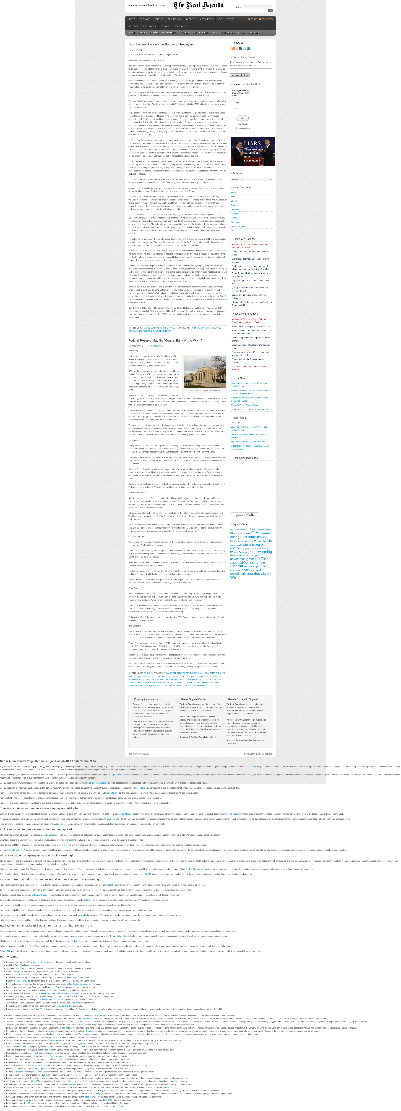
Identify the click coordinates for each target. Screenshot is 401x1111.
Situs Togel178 (31, 946)
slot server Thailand (40, 895)
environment (235, 545)
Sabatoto (90, 1031)
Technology (174, 19)
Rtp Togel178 (17, 965)
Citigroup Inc (172, 676)
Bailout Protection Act (177, 673)
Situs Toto (111, 819)
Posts (254, 19)
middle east (236, 563)
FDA (268, 549)
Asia (215, 33)
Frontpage (235, 423)
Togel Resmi (29, 1103)
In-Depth (190, 19)
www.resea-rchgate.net (39, 962)
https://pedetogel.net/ (77, 984)
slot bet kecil (94, 890)
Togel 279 (23, 968)
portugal (247, 567)
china (247, 533)
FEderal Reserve (238, 552)
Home (132, 19)
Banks (253, 529)
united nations (240, 573)
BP (232, 533)
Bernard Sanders (142, 676)
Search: (238, 7)
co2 (244, 537)
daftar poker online (64, 1006)
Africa (241, 33)
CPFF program (187, 676)
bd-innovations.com (97, 783)
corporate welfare (210, 328)
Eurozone (261, 549)
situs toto (110, 793)
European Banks (157, 679)
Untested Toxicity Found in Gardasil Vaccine (249, 409)
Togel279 (43, 1069)
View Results (243, 124)
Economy (145, 19)
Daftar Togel (251, 767)
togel (88, 900)
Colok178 (38, 1009)
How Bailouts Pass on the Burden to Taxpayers (161, 44)
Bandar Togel (118, 1106)
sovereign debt (163, 331)
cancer (238, 533)
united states (260, 573)
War (220, 19)
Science (159, 19)
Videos (230, 19)
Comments (267, 19)
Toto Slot (192, 869)
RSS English (149, 26)
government (238, 559)
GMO (233, 555)
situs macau (88, 1018)
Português (181, 26)
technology (255, 570)
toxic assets (189, 686)
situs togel (92, 996)
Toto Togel (68, 798)
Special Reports (201, 33)
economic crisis (245, 541)
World (131, 33)
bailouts (196, 328)
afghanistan (234, 530)
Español (165, 26)
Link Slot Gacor (47, 835)
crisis (264, 537)
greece (251, 559)
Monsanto (250, 562)
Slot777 (148, 874)
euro (259, 544)
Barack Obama (264, 530)
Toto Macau (126, 814)
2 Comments (157, 346)
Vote (243, 118)
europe (235, 548)
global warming (259, 552)
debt (233, 541)
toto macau (62, 824)
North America (170, 33)
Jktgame (103, 1091)
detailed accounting (138, 679)
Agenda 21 (244, 530)
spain (245, 570)
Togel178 (6, 951)
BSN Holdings (158, 676)
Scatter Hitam (61, 845)
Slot (73, 1003)
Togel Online (68, 910)
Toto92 (68, 1025)
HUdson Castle (158, 686)
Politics (185, 33)
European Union (248, 548)
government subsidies (139, 331)
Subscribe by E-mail (244, 57)
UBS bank (200, 686)
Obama (236, 566)
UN (262, 570)
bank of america (207, 673)
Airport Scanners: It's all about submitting (248, 442)
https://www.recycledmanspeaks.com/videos (62, 993)
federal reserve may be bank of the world (162, 682)
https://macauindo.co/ (21, 981)
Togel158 (52, 971)
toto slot (85, 803)
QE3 (153, 331)
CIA (254, 533)
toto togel (69, 840)
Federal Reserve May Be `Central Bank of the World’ (165, 340)
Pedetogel (53, 990)
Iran (265, 559)
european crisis (174, 679)
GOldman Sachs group (139, 686)
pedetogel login (138, 788)
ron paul (256, 566)
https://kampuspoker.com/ (52, 1000)
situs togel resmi (94, 1022)
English (143, 33)
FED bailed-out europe (194, 679)
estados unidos (248, 544)
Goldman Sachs (244, 556)
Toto (129, 931)
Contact (133, 26)
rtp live (128, 861)
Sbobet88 (167, 1087)
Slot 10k (109, 885)
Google (255, 556)
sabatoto (73, 941)
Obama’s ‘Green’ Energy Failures (245, 405)
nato (262, 562)
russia (265, 567)
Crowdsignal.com (243, 128)
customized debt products (208, 676)
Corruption (206, 19)
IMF (260, 559)
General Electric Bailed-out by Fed (201, 682)
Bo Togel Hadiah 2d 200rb (119, 775)
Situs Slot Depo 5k (15, 850)
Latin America (227, 33)
